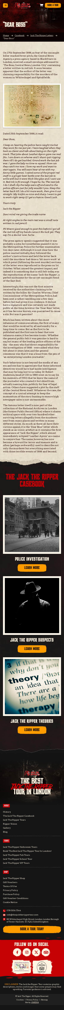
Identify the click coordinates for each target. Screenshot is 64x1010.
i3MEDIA (35, 1002)
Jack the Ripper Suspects (32, 640)
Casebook (19, 35)
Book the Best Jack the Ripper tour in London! (27, 851)
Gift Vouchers (10, 882)
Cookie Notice (10, 902)
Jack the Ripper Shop (14, 878)
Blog (5, 832)
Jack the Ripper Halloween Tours (20, 847)
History (7, 812)
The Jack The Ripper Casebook (18, 816)
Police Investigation (32, 559)
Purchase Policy (11, 894)
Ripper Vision (10, 824)
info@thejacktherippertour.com (22, 915)
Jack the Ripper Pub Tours (16, 855)
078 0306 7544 (14, 910)
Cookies (20, 1000)
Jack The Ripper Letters (41, 35)
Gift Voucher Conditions (15, 898)
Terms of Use (10, 886)
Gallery (7, 828)
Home (6, 35)
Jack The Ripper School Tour (17, 859)
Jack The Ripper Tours (14, 820)
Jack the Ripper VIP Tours (16, 863)
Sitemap (44, 1000)
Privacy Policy (10, 890)
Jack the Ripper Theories (32, 721)
